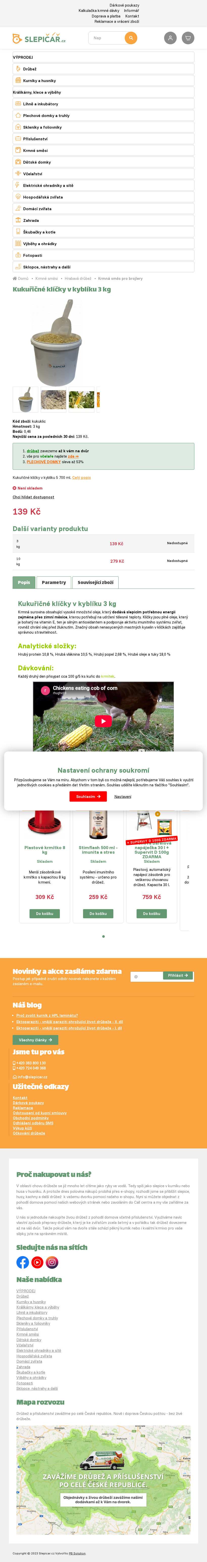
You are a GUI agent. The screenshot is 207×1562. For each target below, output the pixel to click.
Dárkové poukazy (124, 5)
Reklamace (23, 1107)
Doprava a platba (106, 16)
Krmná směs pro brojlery (120, 278)
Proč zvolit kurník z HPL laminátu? (47, 1015)
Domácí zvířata (33, 208)
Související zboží (95, 583)
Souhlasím (85, 796)
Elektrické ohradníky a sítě (44, 185)
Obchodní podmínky (31, 1118)
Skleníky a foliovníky (38, 127)
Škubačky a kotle (35, 232)
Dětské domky (33, 162)
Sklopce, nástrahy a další (42, 266)
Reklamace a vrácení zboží (116, 21)
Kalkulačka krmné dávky (99, 10)
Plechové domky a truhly (42, 115)
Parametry (54, 583)
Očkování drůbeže (29, 1133)
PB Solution (77, 1553)
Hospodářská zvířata (39, 197)
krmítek (107, 676)
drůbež (33, 450)
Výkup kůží (22, 1128)
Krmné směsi (31, 150)
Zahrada (27, 220)
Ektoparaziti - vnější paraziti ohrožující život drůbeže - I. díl (69, 1028)
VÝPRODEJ (23, 57)
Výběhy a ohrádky (36, 243)
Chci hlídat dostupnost (33, 497)
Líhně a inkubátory (36, 103)
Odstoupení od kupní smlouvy (40, 1112)
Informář (131, 10)
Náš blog (27, 1006)
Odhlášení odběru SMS (33, 1123)
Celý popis (81, 477)
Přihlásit (175, 975)
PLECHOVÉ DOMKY (44, 461)
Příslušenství (31, 138)
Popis (24, 583)
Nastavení (122, 796)
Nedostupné (177, 543)
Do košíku (44, 913)
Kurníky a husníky (35, 80)
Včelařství (28, 173)
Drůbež (25, 68)
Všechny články (33, 1040)
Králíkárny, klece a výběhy (37, 92)
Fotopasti (28, 255)
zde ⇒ (73, 456)
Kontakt (132, 16)
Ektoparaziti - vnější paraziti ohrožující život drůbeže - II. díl (69, 1021)
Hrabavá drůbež (78, 278)
